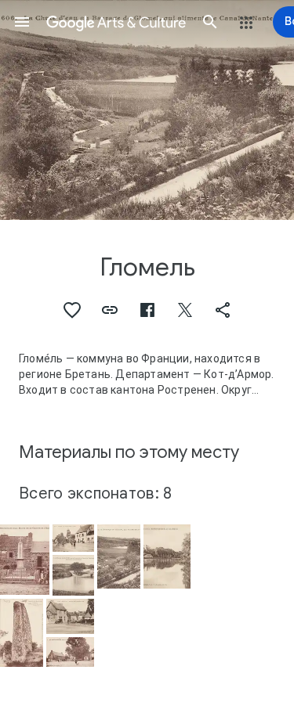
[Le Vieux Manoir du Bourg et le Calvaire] (69, 652)
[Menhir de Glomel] (21, 633)
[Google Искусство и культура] (116, 22)
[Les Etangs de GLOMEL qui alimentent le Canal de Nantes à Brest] (73, 575)
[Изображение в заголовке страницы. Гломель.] (147, 110)
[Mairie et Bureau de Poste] (69, 616)
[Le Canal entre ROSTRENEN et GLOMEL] (167, 556)
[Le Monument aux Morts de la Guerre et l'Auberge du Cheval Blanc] (24, 559)
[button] (22, 22)
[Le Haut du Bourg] (73, 537)
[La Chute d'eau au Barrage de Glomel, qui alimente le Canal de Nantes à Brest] (118, 556)
